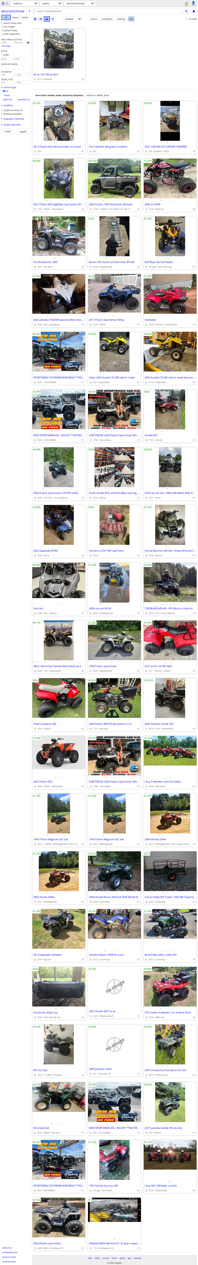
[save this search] (194, 11)
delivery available (13, 113)
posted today (10, 30)
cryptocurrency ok (13, 110)
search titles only (12, 23)
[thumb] (41, 19)
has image (9, 26)
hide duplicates (12, 33)
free (6, 54)
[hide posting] (82, 79)
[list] (35, 19)
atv (6, 91)
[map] (53, 19)
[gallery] (47, 19)
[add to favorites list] (35, 79)
